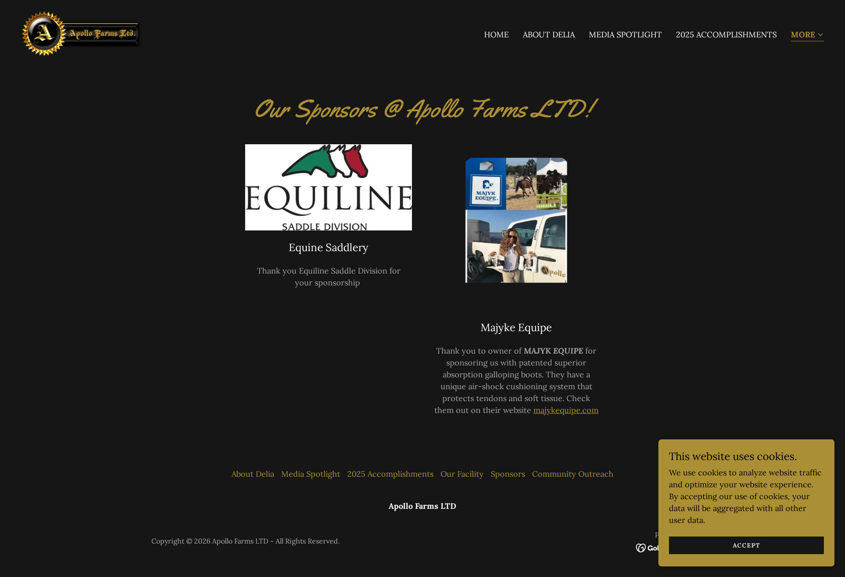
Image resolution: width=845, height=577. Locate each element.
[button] (807, 35)
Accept (746, 545)
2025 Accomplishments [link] (726, 34)
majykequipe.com (566, 410)
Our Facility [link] (462, 474)
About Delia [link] (549, 34)
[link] (85, 33)
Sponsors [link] (508, 474)
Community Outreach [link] (573, 474)
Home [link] (496, 34)
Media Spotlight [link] (625, 34)
